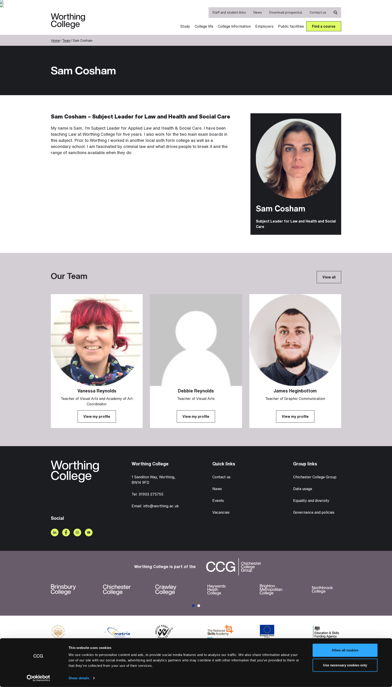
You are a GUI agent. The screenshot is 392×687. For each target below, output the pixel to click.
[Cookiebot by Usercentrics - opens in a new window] (38, 678)
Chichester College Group (314, 477)
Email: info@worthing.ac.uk (155, 506)
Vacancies (221, 512)
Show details (79, 678)
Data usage (302, 488)
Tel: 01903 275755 (147, 494)
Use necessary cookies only (345, 665)
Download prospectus (285, 12)
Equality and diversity (311, 500)
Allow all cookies (345, 650)
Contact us (318, 12)
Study (185, 26)
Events (218, 500)
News (257, 12)
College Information (234, 26)
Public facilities (291, 26)
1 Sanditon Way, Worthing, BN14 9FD (154, 479)
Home (55, 40)
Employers (264, 26)
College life (204, 26)
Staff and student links (229, 12)
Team (66, 40)
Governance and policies (313, 512)
